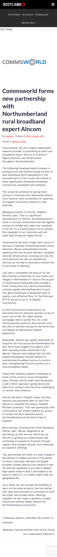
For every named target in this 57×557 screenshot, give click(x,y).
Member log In (28, 23)
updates (9, 136)
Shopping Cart (42, 14)
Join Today (6, 29)
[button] (53, 4)
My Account (27, 14)
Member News (19, 141)
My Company (14, 14)
